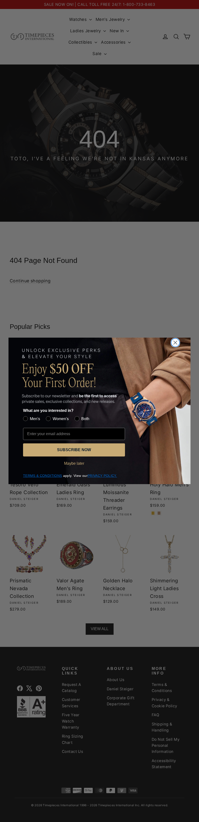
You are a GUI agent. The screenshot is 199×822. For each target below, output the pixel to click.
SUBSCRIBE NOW (74, 450)
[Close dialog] (175, 342)
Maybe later (74, 463)
